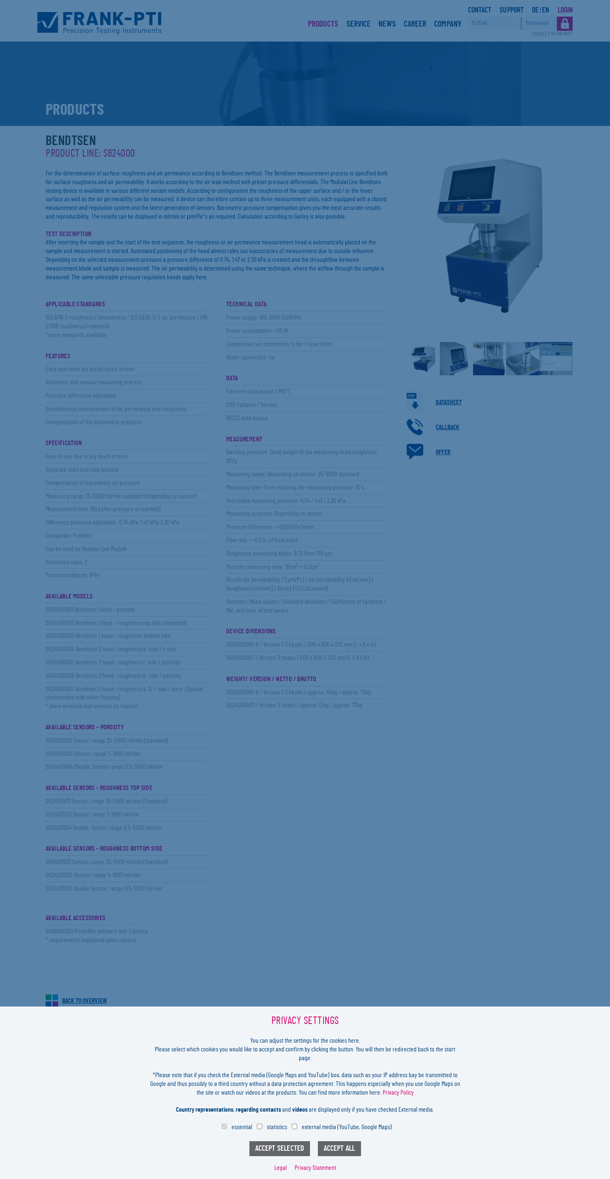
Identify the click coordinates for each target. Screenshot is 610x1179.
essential (242, 1127)
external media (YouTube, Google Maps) (347, 1127)
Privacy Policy (398, 1092)
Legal (280, 1167)
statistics (277, 1127)
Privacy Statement (315, 1167)
